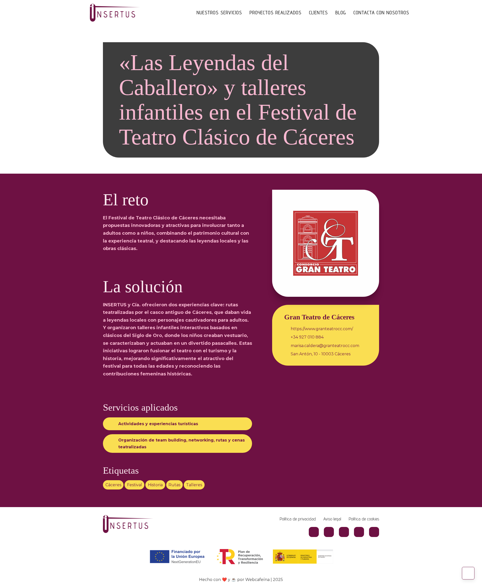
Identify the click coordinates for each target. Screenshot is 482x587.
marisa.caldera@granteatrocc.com (325, 345)
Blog (340, 13)
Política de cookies (364, 518)
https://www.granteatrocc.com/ (322, 328)
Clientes (318, 13)
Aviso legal (332, 518)
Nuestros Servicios (219, 13)
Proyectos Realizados (276, 13)
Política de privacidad (298, 518)
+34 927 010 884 (307, 337)
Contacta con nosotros (381, 13)
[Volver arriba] (468, 573)
